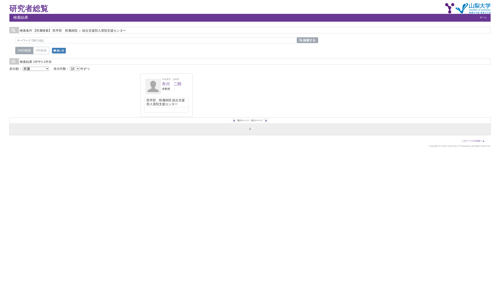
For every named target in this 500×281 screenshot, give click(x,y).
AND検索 (24, 50)
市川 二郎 (171, 84)
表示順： (16, 68)
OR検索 (41, 50)
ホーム (483, 17)
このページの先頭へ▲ (473, 141)
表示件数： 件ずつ (72, 68)
